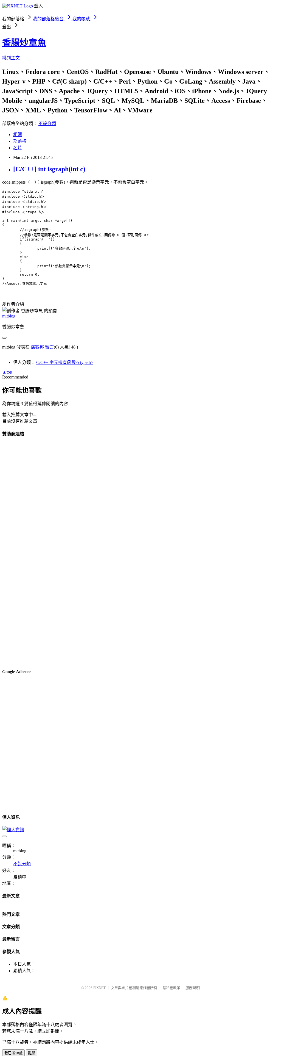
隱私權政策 (171, 988)
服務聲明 (193, 988)
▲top (7, 372)
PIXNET (99, 988)
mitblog (8, 316)
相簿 (17, 134)
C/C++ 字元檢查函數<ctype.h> (64, 362)
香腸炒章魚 (24, 43)
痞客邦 (37, 347)
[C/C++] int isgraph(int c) (49, 169)
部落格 (19, 141)
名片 (17, 147)
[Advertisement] (140, 552)
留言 (49, 347)
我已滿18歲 (13, 1053)
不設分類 (47, 123)
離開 (31, 1053)
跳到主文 (11, 58)
